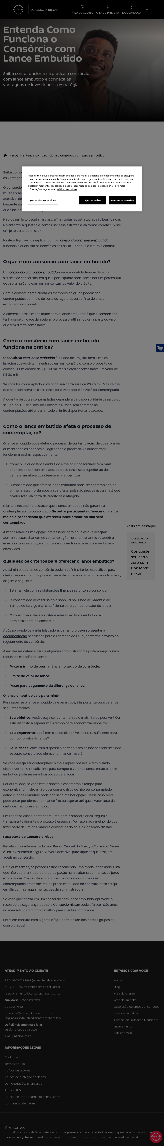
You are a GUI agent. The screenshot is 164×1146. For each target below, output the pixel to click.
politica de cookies (66, 189)
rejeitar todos (92, 200)
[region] (82, 188)
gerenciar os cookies (43, 200)
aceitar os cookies (122, 200)
